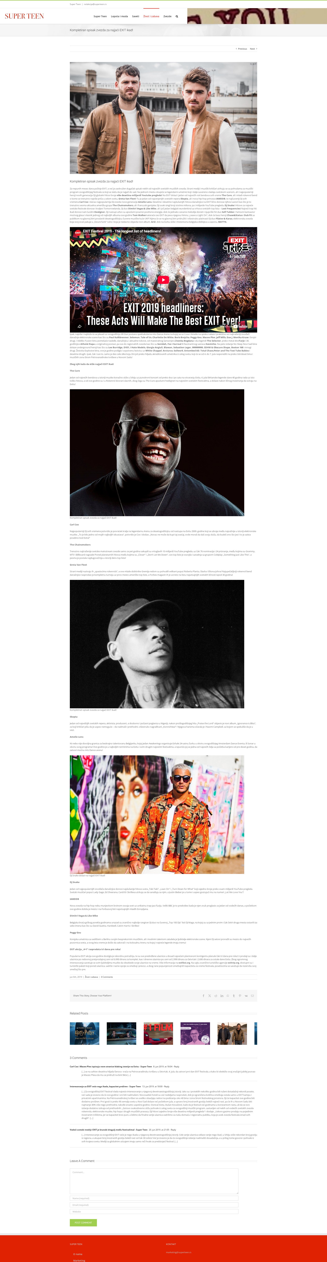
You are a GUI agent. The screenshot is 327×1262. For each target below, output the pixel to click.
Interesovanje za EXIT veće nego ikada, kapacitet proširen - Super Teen (105, 1088)
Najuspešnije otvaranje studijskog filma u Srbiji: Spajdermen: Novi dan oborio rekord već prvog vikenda (159, 1025)
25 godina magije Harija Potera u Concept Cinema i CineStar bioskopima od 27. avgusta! (82, 1027)
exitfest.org (184, 962)
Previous (242, 48)
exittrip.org (233, 962)
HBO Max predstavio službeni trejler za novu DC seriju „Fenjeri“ (237, 1028)
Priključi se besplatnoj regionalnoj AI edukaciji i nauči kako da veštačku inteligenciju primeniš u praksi (198, 1025)
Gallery (90, 1027)
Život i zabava (91, 976)
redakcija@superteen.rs (95, 4)
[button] (177, 16)
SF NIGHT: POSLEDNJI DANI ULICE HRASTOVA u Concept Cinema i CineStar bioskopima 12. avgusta (121, 1025)
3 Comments (107, 976)
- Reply (175, 1068)
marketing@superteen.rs (178, 1254)
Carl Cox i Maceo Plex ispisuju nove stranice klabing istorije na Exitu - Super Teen (111, 1068)
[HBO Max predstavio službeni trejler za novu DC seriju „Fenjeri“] (241, 1034)
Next (252, 48)
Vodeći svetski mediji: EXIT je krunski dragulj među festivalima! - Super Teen (108, 1131)
